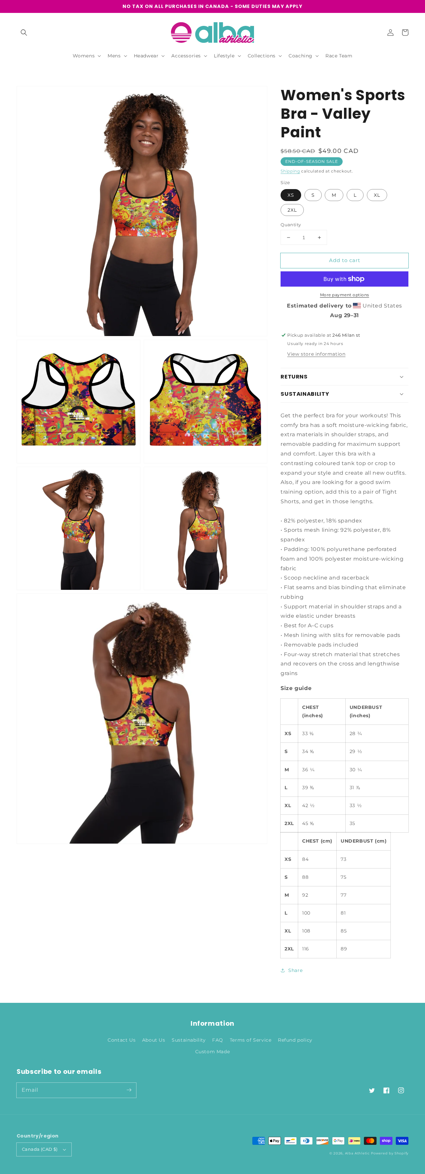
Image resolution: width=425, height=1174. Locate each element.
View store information (316, 354)
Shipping (290, 171)
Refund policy (295, 1040)
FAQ (217, 1040)
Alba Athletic (357, 1153)
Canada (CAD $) (40, 1149)
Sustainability (189, 1040)
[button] (24, 32)
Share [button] (295, 970)
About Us (153, 1040)
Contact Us (121, 1040)
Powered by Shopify (389, 1153)
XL (377, 195)
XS (291, 195)
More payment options (344, 294)
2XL (292, 210)
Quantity (291, 224)
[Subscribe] (129, 1090)
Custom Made (212, 1052)
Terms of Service (251, 1040)
